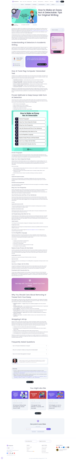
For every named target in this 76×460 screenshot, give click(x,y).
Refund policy (44, 451)
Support (28, 449)
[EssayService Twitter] (10, 453)
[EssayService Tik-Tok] (12, 453)
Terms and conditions (45, 452)
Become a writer (29, 447)
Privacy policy (44, 449)
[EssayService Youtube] (14, 453)
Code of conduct (44, 447)
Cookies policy (44, 448)
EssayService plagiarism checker (32, 229)
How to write (35, 24)
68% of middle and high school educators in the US (39, 30)
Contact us (28, 448)
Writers (21, 1)
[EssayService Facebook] (7, 453)
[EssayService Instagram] (9, 453)
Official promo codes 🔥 (30, 451)
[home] (15, 1)
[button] (30, 1)
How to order (24, 1)
